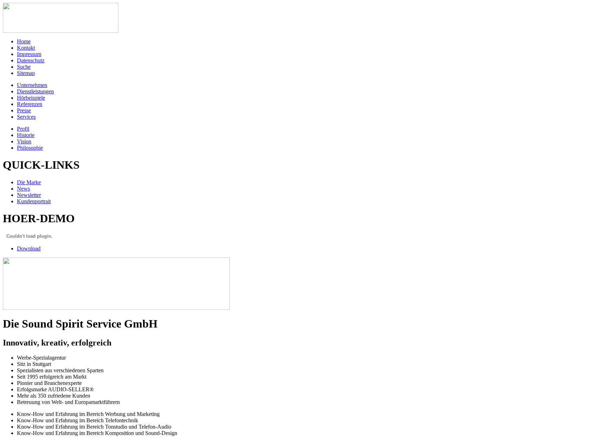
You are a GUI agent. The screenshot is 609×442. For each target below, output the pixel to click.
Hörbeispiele (31, 98)
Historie (26, 135)
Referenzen (29, 104)
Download (29, 248)
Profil (23, 129)
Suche (24, 67)
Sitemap (26, 73)
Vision (24, 141)
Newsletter (29, 195)
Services (26, 117)
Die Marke (29, 182)
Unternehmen (32, 85)
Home (24, 41)
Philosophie (30, 148)
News (23, 189)
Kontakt (26, 48)
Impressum (29, 54)
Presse (24, 110)
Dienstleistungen (35, 91)
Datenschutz (30, 60)
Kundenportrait (34, 201)
